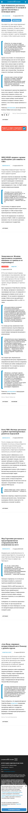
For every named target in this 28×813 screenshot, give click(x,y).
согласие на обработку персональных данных (12, 792)
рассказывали (11, 107)
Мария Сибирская (10, 397)
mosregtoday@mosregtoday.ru (9, 771)
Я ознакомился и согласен (14, 809)
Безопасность (6, 165)
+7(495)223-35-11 (6, 769)
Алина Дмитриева (22, 113)
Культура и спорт (6, 652)
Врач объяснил (6, 15)
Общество (14, 266)
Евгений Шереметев (11, 717)
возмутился (14, 703)
